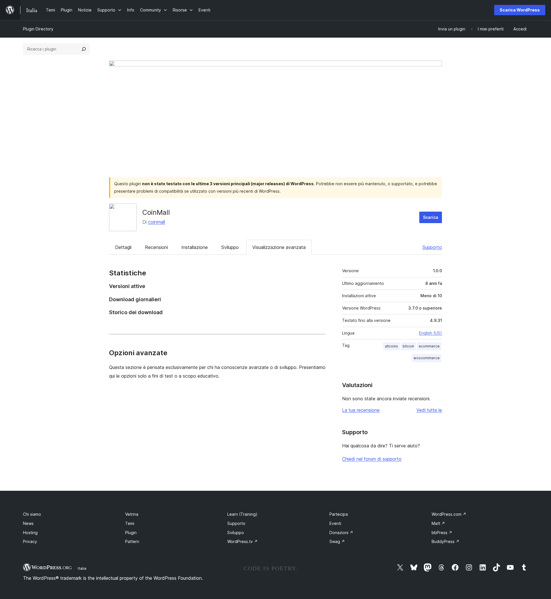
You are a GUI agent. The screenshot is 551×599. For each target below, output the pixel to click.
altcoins (391, 346)
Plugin (131, 532)
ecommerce (429, 346)
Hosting (30, 532)
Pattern (132, 541)
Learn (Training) (242, 514)
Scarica (430, 217)
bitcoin (408, 346)
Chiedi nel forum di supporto (371, 459)
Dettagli (123, 247)
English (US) (430, 333)
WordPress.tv (242, 541)
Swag (337, 541)
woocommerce (427, 358)
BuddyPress (445, 541)
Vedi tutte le (429, 410)
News (28, 523)
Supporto (432, 247)
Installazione (194, 247)
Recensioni (156, 247)
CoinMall (156, 212)
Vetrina (131, 514)
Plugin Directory (38, 28)
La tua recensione (361, 410)
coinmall (156, 222)
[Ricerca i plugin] (84, 49)
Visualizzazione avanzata (279, 247)
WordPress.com (449, 514)
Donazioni (341, 532)
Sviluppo (230, 247)
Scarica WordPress (520, 9)
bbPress (442, 532)
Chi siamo (32, 514)
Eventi (335, 523)
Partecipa (338, 514)
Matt (438, 523)
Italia (82, 568)
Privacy (30, 541)
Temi (129, 523)
